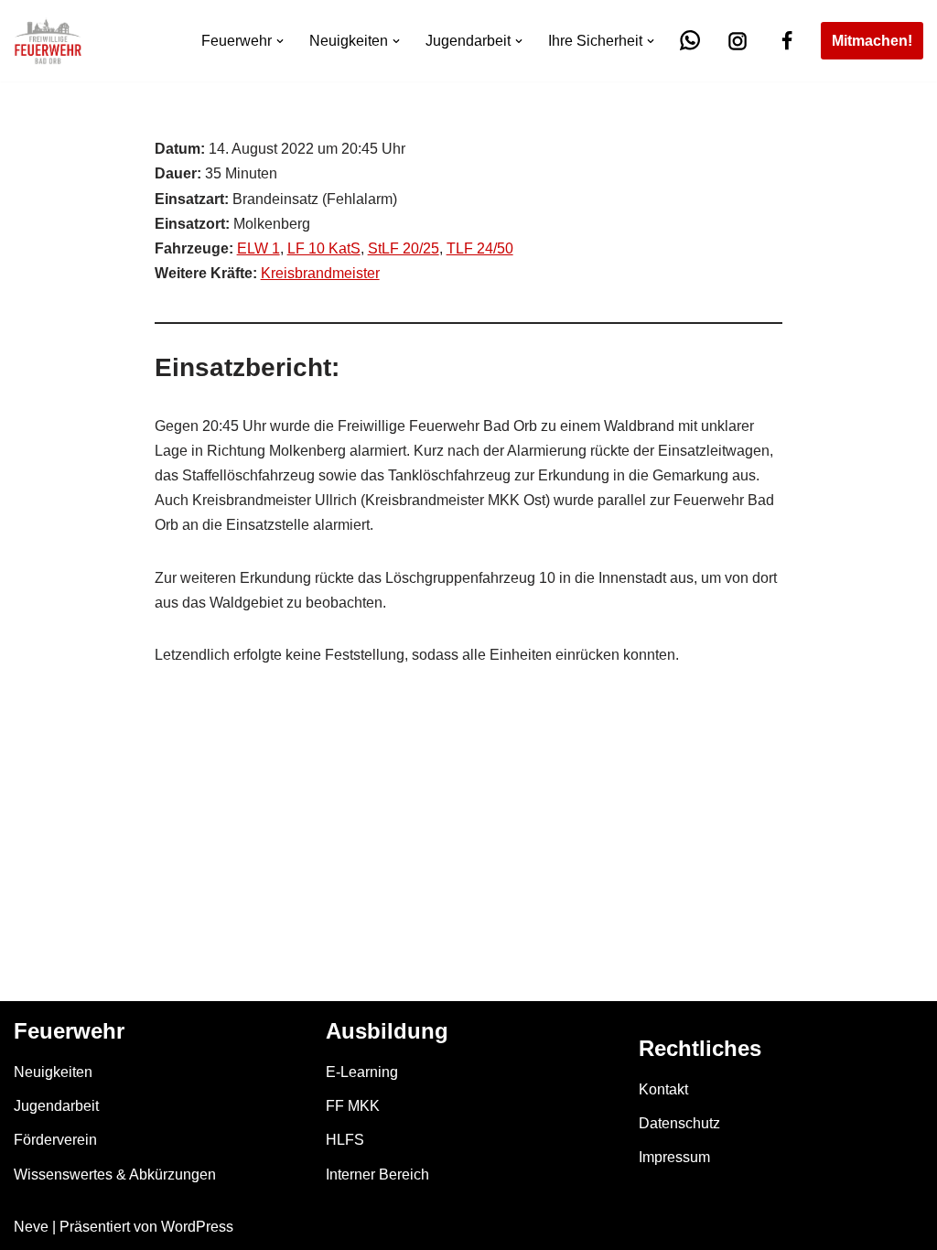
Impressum (674, 1157)
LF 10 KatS (324, 248)
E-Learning (362, 1072)
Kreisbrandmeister (320, 273)
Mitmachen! (872, 40)
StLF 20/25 (403, 248)
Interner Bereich (377, 1174)
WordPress (197, 1226)
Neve (31, 1226)
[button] (280, 41)
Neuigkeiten (53, 1072)
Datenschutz (679, 1123)
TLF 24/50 (480, 248)
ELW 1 (258, 248)
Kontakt (663, 1089)
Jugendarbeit (56, 1106)
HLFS (345, 1140)
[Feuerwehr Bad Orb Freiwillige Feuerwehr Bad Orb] (48, 40)
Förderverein (55, 1140)
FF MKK (353, 1106)
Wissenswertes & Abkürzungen (115, 1174)
